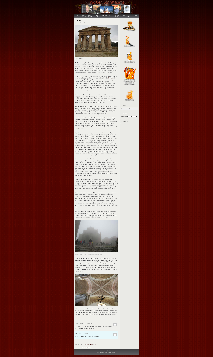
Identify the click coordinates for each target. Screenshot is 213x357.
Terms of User (102, 351)
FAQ (109, 15)
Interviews (104, 15)
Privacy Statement (114, 351)
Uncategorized (124, 124)
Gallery (123, 15)
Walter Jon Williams (107, 7)
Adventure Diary (116, 16)
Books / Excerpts (90, 16)
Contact (136, 15)
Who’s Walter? (83, 16)
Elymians (111, 78)
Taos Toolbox (129, 16)
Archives (123, 116)
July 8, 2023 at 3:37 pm (83, 333)
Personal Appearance (86, 347)
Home (77, 15)
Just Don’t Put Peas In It (90, 344)
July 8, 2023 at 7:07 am (88, 323)
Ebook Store (97, 16)
